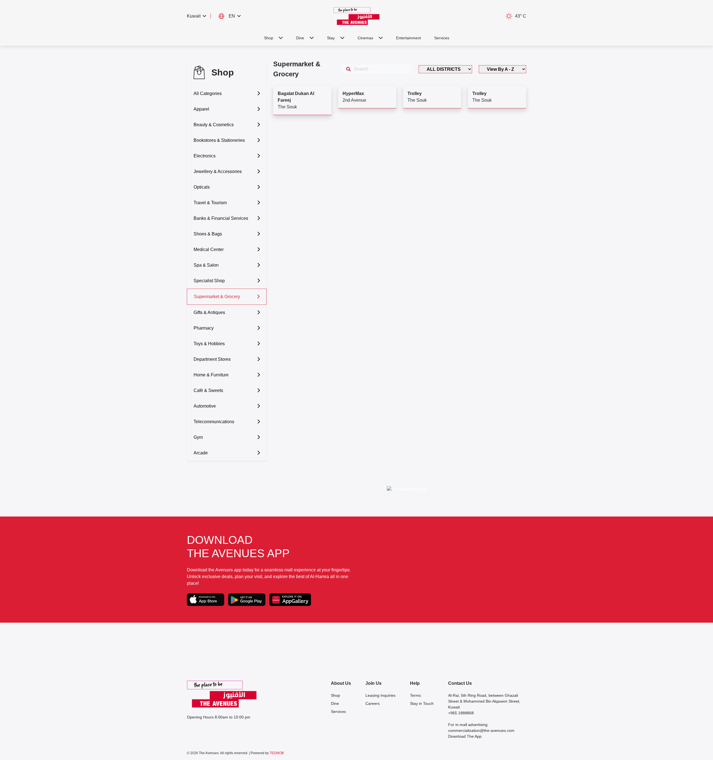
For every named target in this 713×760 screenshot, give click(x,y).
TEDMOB (277, 753)
